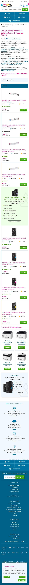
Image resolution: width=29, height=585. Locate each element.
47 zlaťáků (24, 266)
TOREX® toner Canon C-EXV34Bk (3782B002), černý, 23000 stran (14, 239)
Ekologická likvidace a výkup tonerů (14, 509)
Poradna (15, 515)
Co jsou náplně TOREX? (14, 222)
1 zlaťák (22, 104)
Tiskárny (8, 17)
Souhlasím (7, 577)
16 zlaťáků (22, 316)
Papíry (23, 13)
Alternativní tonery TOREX (14, 507)
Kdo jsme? (14, 522)
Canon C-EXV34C (15, 49)
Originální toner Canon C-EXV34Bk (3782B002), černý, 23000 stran (14, 101)
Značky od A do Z (15, 489)
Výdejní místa (15, 487)
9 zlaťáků (23, 242)
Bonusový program (14, 491)
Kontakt (15, 530)
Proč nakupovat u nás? (15, 504)
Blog (15, 513)
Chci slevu (19, 477)
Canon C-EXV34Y (12, 48)
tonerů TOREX (11, 58)
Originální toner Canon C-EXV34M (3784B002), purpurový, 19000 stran (14, 151)
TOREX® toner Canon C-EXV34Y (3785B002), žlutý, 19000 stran (13, 313)
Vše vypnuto (22, 580)
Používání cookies (15, 524)
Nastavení (22, 577)
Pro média (14, 528)
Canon (16, 24)
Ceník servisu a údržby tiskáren (15, 497)
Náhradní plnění (14, 495)
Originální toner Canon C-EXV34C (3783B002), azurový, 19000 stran (13, 126)
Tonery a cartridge (9, 24)
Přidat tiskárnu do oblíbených (13, 39)
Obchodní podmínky (14, 526)
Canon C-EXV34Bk (11, 61)
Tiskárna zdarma (15, 21)
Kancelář (22, 17)
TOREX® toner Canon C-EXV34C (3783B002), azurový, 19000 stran (13, 264)
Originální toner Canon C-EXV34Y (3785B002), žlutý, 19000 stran (13, 175)
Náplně (8, 13)
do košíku (23, 110)
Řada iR (21, 24)
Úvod (3, 24)
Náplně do (7, 342)
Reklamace (14, 493)
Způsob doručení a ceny (14, 485)
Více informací (21, 573)
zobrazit (7, 347)
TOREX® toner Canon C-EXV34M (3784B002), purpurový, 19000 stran (14, 288)
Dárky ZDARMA (14, 506)
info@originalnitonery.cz (13, 541)
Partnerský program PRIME (15, 511)
